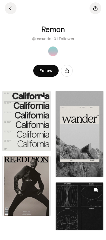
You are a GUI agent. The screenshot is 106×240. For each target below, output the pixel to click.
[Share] (67, 71)
